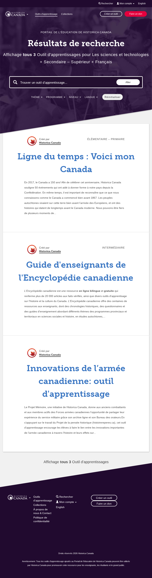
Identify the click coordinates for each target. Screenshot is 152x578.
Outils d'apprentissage (46, 14)
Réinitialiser (112, 97)
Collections (66, 14)
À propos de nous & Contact (42, 511)
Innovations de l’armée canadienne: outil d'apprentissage (76, 381)
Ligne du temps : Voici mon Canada (76, 162)
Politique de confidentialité (41, 519)
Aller (128, 82)
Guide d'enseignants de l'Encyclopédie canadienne (76, 271)
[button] (17, 13)
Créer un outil (111, 14)
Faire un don (135, 14)
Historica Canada (50, 142)
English (142, 3)
